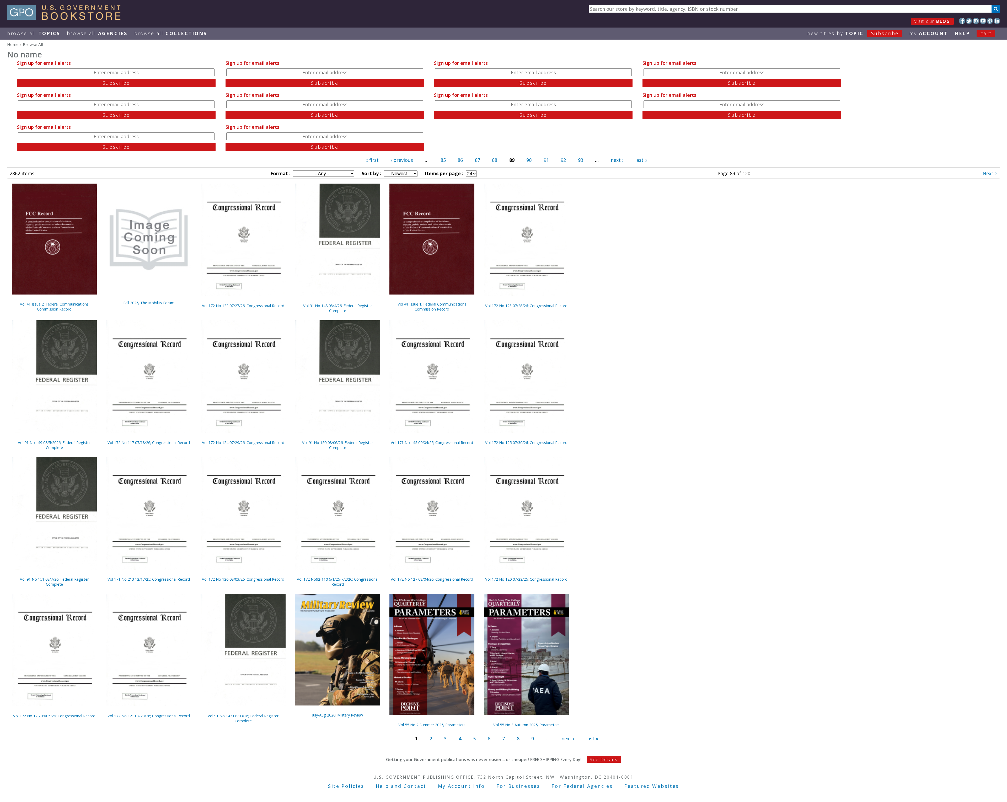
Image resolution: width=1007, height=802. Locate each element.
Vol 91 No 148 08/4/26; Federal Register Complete (337, 308)
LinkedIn (997, 21)
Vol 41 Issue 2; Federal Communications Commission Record (54, 307)
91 (546, 160)
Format (279, 173)
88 (494, 160)
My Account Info (461, 786)
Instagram (976, 21)
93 (580, 160)
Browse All (33, 33)
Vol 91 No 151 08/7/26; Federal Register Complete (54, 582)
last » (641, 160)
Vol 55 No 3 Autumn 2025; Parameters (526, 724)
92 (563, 160)
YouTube (983, 21)
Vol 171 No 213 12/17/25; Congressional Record (149, 579)
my (928, 33)
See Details (604, 759)
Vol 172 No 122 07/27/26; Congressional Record (243, 305)
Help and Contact (401, 786)
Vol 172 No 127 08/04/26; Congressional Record (432, 579)
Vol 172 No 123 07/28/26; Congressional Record (526, 305)
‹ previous (402, 160)
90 (529, 160)
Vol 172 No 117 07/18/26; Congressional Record (149, 442)
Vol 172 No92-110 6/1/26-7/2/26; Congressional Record (337, 582)
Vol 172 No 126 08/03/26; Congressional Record (243, 579)
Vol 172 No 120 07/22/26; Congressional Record (526, 579)
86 (460, 160)
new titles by (853, 33)
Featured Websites (651, 786)
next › (617, 160)
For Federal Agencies (582, 786)
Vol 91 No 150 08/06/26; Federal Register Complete (337, 445)
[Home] (66, 18)
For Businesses (518, 786)
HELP (962, 33)
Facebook (962, 21)
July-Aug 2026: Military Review (337, 715)
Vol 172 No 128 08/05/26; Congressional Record (54, 715)
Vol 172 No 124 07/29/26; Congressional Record (243, 442)
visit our (932, 21)
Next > (990, 173)
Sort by (371, 173)
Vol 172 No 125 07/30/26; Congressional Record (526, 442)
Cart (986, 33)
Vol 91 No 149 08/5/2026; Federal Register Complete (54, 445)
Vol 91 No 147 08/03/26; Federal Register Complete (243, 718)
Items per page (443, 173)
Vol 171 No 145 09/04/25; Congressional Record (432, 442)
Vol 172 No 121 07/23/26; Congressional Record (149, 715)
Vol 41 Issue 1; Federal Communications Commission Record (432, 307)
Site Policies (346, 786)
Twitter (969, 21)
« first (372, 160)
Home (13, 44)
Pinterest (990, 21)
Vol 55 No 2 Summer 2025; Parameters (431, 724)
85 (443, 160)
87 (477, 160)
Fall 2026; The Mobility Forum (148, 302)
